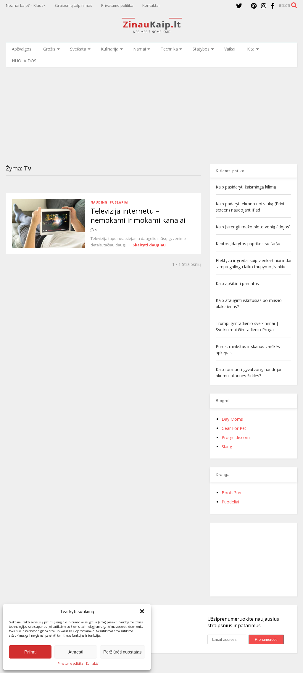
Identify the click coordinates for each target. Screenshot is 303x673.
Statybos (201, 49)
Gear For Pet (234, 428)
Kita (250, 49)
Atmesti (75, 651)
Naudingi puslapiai (109, 202)
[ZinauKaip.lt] (151, 31)
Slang (227, 446)
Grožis (49, 49)
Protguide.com (236, 437)
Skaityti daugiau (149, 245)
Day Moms (232, 419)
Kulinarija (109, 49)
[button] (142, 611)
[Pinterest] (254, 6)
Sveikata (78, 49)
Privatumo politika (70, 663)
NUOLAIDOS (24, 61)
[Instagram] (263, 6)
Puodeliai (230, 502)
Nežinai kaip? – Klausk (26, 5)
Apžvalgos (21, 49)
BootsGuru (232, 492)
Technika (169, 49)
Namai (139, 49)
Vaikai (229, 49)
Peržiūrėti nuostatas (122, 651)
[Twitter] (239, 6)
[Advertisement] (151, 111)
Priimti (30, 651)
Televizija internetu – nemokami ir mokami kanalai (138, 215)
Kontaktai (92, 663)
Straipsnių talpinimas (73, 5)
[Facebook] (273, 6)
